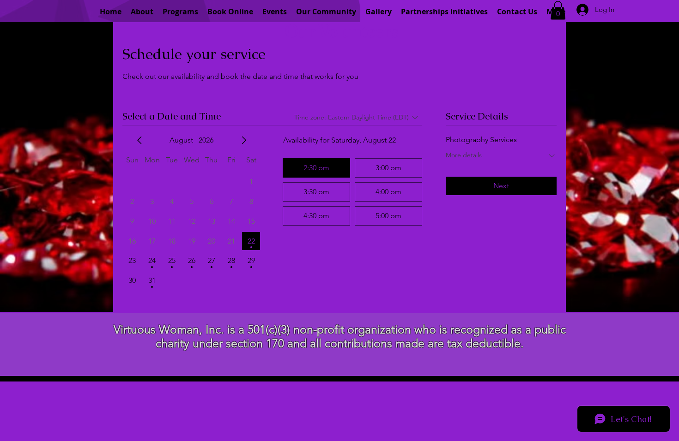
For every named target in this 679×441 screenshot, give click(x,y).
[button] (558, 10)
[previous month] (139, 140)
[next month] (243, 140)
